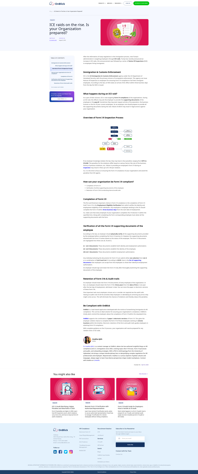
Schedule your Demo (103, 461)
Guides (99, 458)
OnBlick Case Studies (104, 455)
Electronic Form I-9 (84, 432)
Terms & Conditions (101, 472)
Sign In (128, 3)
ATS (99, 432)
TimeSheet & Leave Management (84, 446)
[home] (57, 2)
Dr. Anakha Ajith (88, 346)
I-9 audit (100, 442)
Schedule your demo (141, 3)
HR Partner (101, 445)
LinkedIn (97, 360)
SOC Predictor (83, 442)
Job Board (100, 435)
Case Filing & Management (86, 435)
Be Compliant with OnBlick (57, 87)
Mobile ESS (82, 450)
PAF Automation (84, 438)
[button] (102, 3)
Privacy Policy (133, 472)
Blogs (99, 451)
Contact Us (119, 454)
